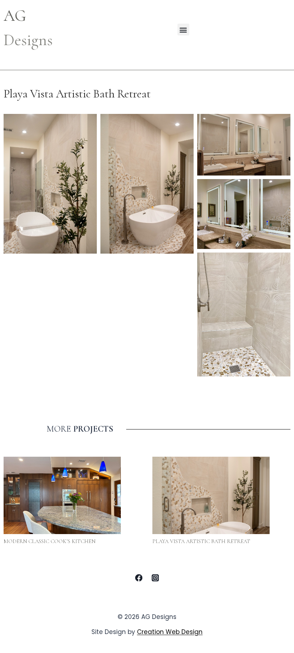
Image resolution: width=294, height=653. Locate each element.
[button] (183, 29)
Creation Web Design (170, 632)
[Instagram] (155, 578)
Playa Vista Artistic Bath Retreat (201, 541)
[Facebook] (139, 578)
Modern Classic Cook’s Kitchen (49, 541)
